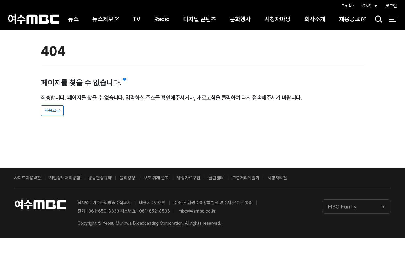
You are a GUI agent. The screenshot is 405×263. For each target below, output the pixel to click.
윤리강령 (127, 177)
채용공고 (349, 19)
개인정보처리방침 (64, 177)
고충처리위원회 (245, 177)
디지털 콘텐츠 (199, 19)
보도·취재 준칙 (156, 177)
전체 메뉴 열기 (393, 19)
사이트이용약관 (27, 177)
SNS (367, 6)
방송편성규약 (100, 177)
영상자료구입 (188, 177)
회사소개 (314, 19)
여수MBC (33, 19)
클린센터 (216, 177)
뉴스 (73, 19)
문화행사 (240, 19)
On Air (347, 6)
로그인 (391, 6)
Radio (162, 19)
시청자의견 (277, 177)
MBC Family (342, 206)
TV (137, 19)
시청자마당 (277, 19)
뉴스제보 (102, 19)
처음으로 (52, 110)
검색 (377, 19)
